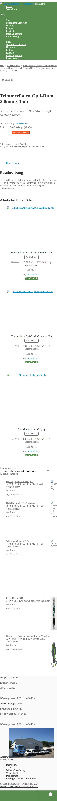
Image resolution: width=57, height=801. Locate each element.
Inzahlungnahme (14, 33)
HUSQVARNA (13, 65)
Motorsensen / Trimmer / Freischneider (40, 65)
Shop (8, 20)
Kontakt (10, 31)
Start (2, 65)
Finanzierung (12, 36)
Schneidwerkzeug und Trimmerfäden (19, 68)
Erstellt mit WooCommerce (25, 786)
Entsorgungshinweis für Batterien (22, 778)
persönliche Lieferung (16, 22)
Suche (31, 796)
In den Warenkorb (21, 133)
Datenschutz (12, 775)
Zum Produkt (31, 278)
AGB (8, 767)
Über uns (10, 25)
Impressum (11, 764)
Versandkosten (22, 123)
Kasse (9, 6)
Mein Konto (39, 3)
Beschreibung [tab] (12, 163)
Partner (9, 28)
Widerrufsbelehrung (15, 770)
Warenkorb (11, 9)
